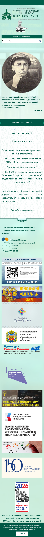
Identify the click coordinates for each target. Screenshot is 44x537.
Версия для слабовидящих (22, 36)
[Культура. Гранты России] (22, 350)
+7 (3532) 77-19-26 (10, 248)
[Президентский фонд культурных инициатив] (22, 424)
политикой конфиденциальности (24, 529)
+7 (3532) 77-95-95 (10, 251)
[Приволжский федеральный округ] (22, 294)
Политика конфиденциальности (26, 521)
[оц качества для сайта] (22, 447)
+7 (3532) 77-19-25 (10, 246)
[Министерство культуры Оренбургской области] (22, 336)
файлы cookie (18, 525)
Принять (22, 533)
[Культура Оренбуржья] (22, 315)
